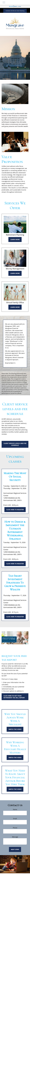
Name (15, 809)
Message (15, 837)
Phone (15, 828)
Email (15, 819)
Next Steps (15, 849)
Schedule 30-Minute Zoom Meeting (15, 11)
